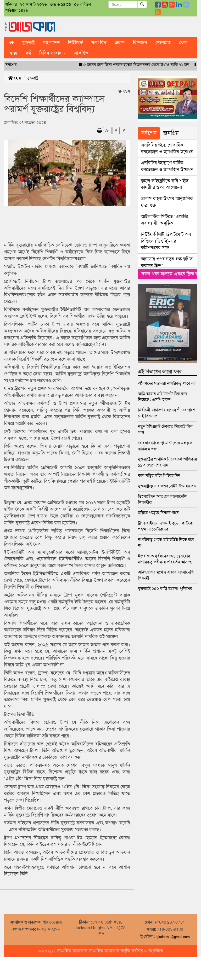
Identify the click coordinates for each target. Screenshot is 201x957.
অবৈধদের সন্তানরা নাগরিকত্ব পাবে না (166, 383)
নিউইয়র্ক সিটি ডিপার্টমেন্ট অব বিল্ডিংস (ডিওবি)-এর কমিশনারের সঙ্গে (166, 241)
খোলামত (163, 42)
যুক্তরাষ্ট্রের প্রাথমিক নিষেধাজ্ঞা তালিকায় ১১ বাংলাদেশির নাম (167, 462)
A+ (125, 130)
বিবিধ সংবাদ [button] (51, 53)
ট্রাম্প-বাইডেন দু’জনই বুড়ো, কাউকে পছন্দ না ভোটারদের (165, 526)
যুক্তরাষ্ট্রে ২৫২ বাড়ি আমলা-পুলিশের (165, 588)
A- (107, 130)
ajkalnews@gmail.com (173, 937)
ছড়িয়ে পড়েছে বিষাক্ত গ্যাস (158, 512)
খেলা (183, 42)
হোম (17, 78)
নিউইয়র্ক (75, 42)
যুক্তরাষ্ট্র (28, 42)
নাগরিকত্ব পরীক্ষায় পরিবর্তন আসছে (165, 559)
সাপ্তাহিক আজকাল (73, 951)
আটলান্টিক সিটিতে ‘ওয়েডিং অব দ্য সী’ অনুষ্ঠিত (165, 219)
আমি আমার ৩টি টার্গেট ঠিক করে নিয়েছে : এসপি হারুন (162, 396)
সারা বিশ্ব (99, 42)
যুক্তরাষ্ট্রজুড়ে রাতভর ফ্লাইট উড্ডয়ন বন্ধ (167, 486)
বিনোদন (140, 42)
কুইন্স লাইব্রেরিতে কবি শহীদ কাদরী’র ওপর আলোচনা (164, 184)
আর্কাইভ (81, 53)
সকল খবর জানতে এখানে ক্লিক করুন (169, 274)
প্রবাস (120, 42)
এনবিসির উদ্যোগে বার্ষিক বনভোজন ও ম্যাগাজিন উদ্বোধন (167, 148)
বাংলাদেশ (51, 42)
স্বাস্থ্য (13, 53)
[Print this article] (99, 130)
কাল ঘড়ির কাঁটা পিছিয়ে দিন (159, 475)
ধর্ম (28, 53)
